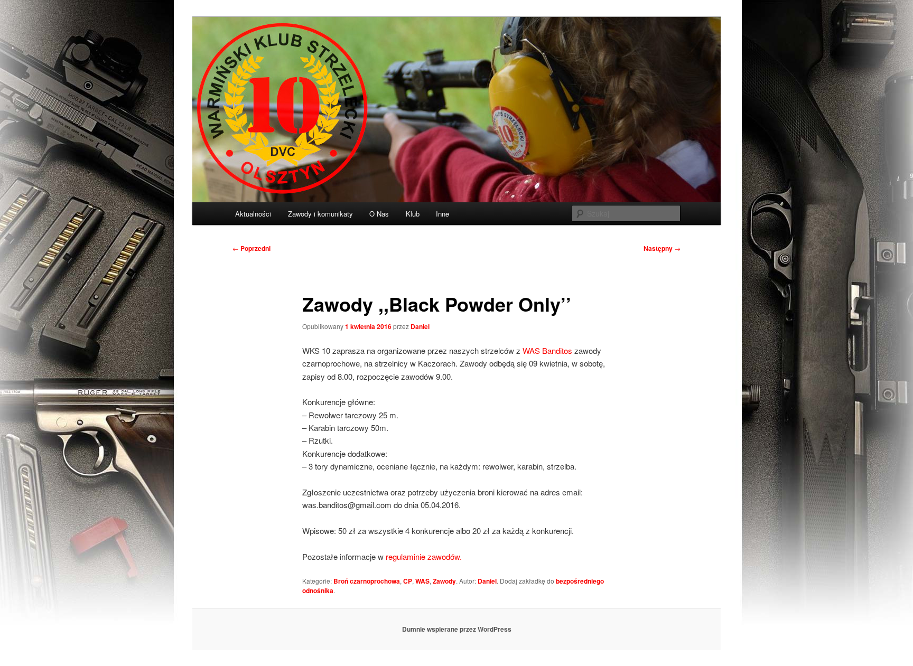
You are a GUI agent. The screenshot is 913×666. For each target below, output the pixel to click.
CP (407, 581)
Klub (413, 214)
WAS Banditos (547, 350)
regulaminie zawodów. (424, 556)
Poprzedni (251, 248)
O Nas (379, 214)
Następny (662, 248)
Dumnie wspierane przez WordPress (456, 629)
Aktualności (253, 214)
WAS (422, 581)
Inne (442, 214)
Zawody (444, 581)
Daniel (420, 326)
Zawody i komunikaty (320, 214)
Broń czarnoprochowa (366, 581)
